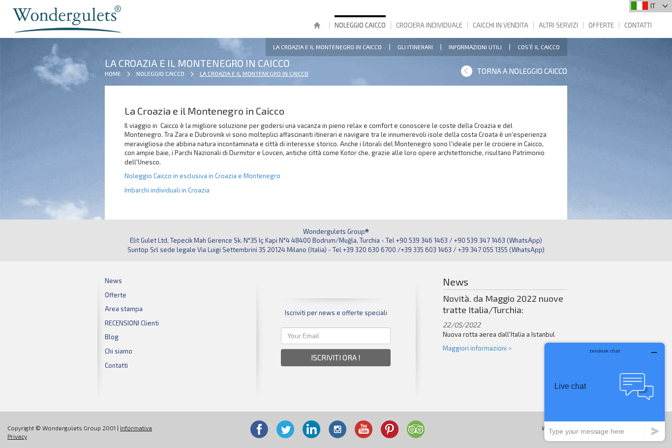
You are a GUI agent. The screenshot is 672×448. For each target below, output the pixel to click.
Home (316, 26)
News (113, 281)
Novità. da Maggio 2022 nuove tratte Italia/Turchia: (503, 304)
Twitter (285, 429)
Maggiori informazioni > (477, 348)
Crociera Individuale (429, 25)
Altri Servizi (558, 25)
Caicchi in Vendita (500, 25)
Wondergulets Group (68, 18)
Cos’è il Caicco (539, 46)
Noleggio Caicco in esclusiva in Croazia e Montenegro (202, 176)
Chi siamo (118, 351)
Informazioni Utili (475, 46)
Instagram (337, 429)
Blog (112, 337)
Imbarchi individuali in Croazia (167, 190)
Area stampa (124, 309)
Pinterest (389, 429)
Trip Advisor (416, 429)
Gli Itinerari (415, 46)
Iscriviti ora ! (336, 357)
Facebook (259, 429)
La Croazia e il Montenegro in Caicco (327, 46)
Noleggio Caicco (360, 25)
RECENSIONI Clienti (132, 323)
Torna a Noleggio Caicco (522, 70)
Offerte (601, 25)
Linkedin (311, 429)
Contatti (638, 25)
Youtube (363, 429)
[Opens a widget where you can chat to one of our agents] (605, 392)
